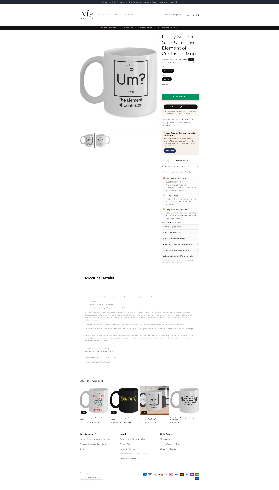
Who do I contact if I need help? (178, 256)
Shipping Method (168, 449)
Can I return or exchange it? (177, 250)
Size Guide (165, 439)
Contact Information (129, 459)
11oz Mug (168, 71)
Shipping (176, 63)
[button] (109, 15)
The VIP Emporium (91, 485)
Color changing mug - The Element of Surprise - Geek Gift (154, 419)
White (166, 79)
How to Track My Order (170, 444)
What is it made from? (174, 239)
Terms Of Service (127, 449)
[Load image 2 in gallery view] (103, 140)
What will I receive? (173, 233)
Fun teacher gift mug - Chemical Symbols (122, 419)
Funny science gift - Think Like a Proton (92, 419)
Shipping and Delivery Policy (133, 454)
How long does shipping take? (178, 244)
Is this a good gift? (172, 227)
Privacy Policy (126, 444)
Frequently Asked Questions (93, 444)
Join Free (170, 151)
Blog (82, 449)
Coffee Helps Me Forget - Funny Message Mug (182, 419)
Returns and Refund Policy (132, 439)
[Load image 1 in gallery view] (87, 140)
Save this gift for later (180, 107)
